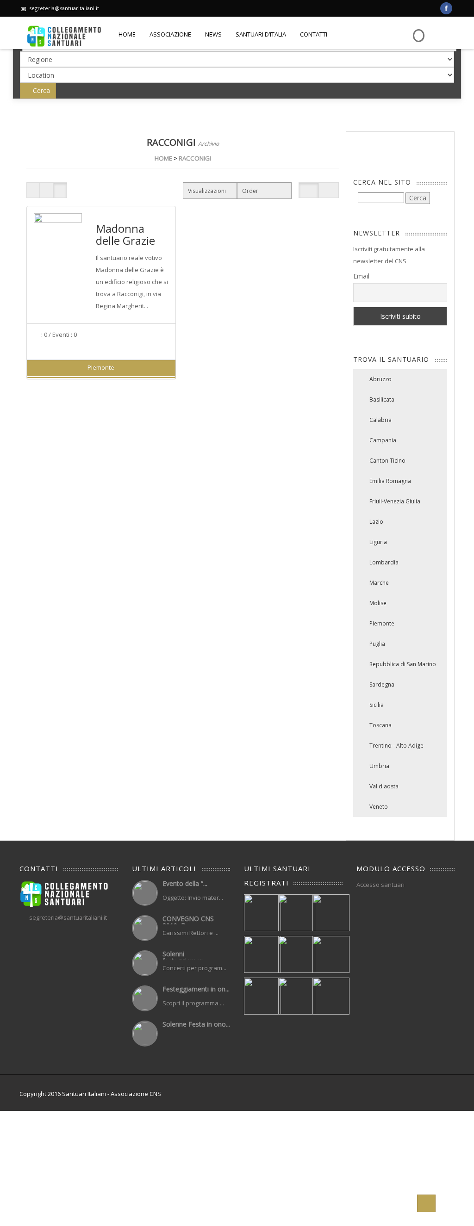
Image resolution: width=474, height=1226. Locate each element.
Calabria (380, 420)
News (213, 34)
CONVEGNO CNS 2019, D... (188, 922)
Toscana (380, 725)
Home (127, 34)
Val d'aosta (384, 786)
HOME (163, 158)
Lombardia (384, 562)
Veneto (378, 807)
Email (361, 276)
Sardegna (381, 684)
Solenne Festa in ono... (196, 1024)
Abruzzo (380, 379)
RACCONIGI (195, 158)
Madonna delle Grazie (125, 234)
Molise (378, 603)
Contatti (313, 34)
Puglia (377, 644)
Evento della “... (184, 883)
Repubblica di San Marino (402, 664)
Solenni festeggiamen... (185, 957)
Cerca (40, 90)
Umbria (379, 766)
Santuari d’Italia (261, 34)
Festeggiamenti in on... (196, 989)
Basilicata (381, 399)
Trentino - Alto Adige (396, 745)
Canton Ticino (387, 460)
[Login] (417, 29)
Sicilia (376, 705)
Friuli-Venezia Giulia (394, 501)
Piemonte (381, 623)
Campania (382, 440)
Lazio (376, 522)
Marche (379, 583)
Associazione (170, 34)
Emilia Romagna (390, 481)
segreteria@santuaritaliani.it (64, 8)
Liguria (378, 542)
